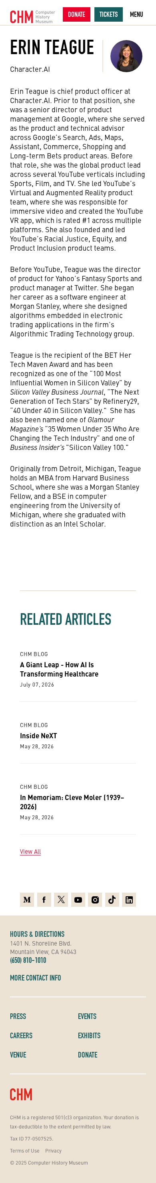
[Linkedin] (129, 900)
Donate (76, 14)
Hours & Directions (37, 934)
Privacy (53, 1150)
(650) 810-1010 (28, 960)
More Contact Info (35, 977)
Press (18, 1016)
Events (87, 1016)
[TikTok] (112, 900)
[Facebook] (44, 900)
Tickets (109, 14)
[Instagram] (95, 900)
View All (30, 851)
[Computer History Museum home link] (33, 16)
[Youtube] (78, 900)
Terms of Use (25, 1150)
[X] (61, 900)
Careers (21, 1035)
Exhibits (89, 1035)
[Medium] (27, 900)
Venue (18, 1054)
